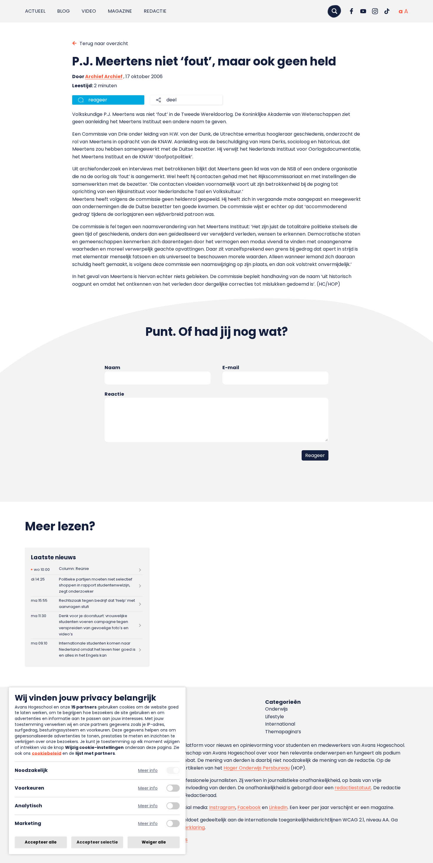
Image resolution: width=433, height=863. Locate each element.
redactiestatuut (353, 787)
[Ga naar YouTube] (363, 11)
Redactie (155, 11)
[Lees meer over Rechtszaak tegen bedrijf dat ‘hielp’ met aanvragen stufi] (87, 604)
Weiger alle (154, 842)
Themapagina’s (283, 731)
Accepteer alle (41, 842)
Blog (63, 11)
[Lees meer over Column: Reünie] (87, 569)
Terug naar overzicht (104, 43)
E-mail (230, 367)
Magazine (120, 11)
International (280, 724)
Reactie (114, 394)
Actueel (35, 11)
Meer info (148, 770)
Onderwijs (276, 709)
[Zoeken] (334, 11)
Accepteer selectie (97, 842)
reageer (97, 99)
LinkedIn (278, 807)
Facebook (249, 807)
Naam (112, 367)
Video (89, 11)
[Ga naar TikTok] (387, 11)
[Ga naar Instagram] (375, 11)
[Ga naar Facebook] (351, 11)
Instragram (222, 807)
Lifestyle (274, 716)
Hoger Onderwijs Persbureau (257, 768)
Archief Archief (104, 76)
